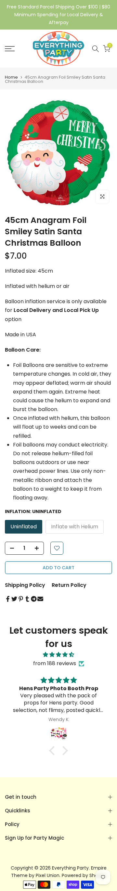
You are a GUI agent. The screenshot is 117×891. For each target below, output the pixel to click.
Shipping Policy (25, 585)
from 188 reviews (54, 663)
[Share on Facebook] (8, 599)
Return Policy (69, 585)
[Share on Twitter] (14, 599)
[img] (58, 654)
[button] (53, 750)
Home (11, 77)
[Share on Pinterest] (21, 599)
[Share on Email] (40, 599)
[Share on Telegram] (34, 599)
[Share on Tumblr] (27, 599)
